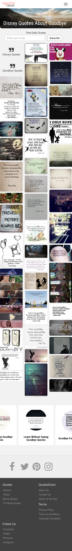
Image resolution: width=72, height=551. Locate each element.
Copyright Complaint (50, 518)
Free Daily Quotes (36, 32)
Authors (7, 490)
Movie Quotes (10, 498)
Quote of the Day (48, 498)
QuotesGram (9, 4)
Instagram (8, 542)
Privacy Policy (46, 509)
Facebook (8, 529)
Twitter (6, 533)
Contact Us (45, 494)
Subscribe (54, 38)
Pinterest (7, 538)
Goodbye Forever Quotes (36, 438)
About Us (44, 490)
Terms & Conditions (49, 514)
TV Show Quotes (12, 503)
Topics (6, 494)
